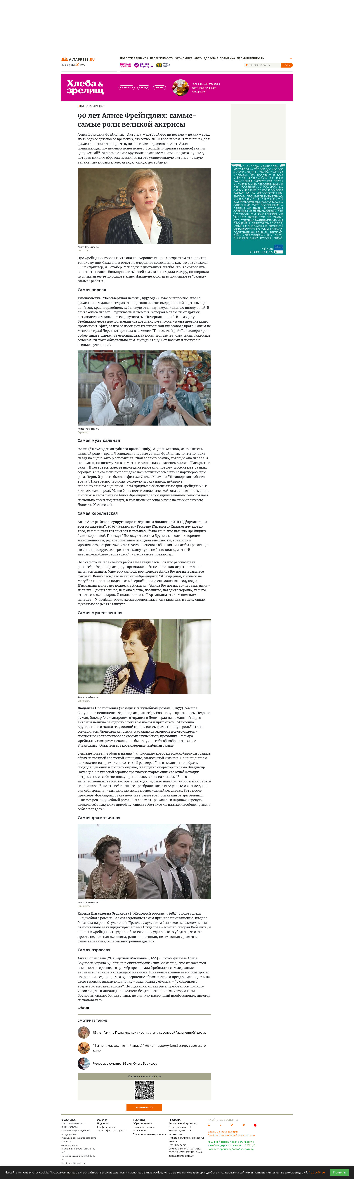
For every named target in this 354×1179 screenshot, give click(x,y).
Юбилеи (83, 1007)
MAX (191, 1155)
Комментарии (144, 1107)
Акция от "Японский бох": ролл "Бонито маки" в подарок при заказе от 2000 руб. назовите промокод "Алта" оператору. (232, 1145)
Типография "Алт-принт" (111, 1130)
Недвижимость (161, 58)
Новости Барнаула (134, 58)
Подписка (103, 1123)
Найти (287, 65)
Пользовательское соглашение (144, 1128)
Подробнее (316, 1172)
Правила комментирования (149, 1134)
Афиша (173, 1141)
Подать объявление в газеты (186, 1137)
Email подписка (177, 1145)
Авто (198, 58)
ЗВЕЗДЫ (144, 87)
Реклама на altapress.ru (183, 1123)
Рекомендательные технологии (180, 1132)
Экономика (183, 58)
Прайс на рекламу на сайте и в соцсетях (231, 1135)
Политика (227, 58)
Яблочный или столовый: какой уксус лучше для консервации (206, 87)
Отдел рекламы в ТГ (180, 1127)
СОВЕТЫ (159, 87)
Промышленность (250, 58)
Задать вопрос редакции (223, 1131)
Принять (339, 1172)
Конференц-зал (106, 1127)
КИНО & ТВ (126, 87)
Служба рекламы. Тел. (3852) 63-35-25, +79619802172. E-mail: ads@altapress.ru (186, 1152)
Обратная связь (142, 1123)
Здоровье (211, 58)
